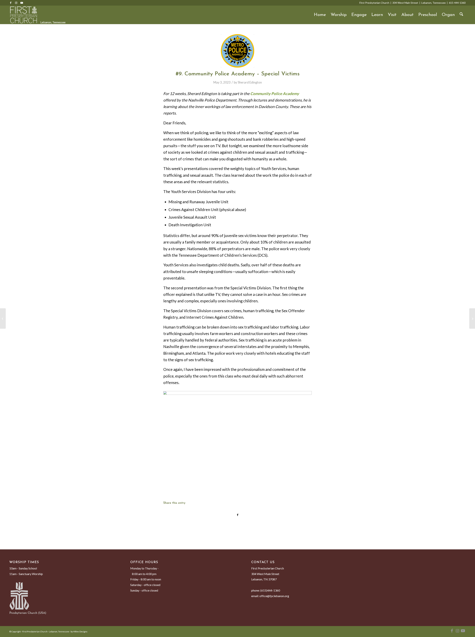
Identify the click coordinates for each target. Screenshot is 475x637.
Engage (359, 15)
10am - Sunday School (23, 568)
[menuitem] (461, 15)
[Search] (461, 15)
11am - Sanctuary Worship (26, 574)
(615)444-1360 (270, 590)
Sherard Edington (250, 82)
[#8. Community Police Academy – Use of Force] (3, 318)
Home (320, 15)
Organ (448, 15)
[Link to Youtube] (21, 3)
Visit (392, 15)
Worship (339, 15)
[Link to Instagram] (16, 3)
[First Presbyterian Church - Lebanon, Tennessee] (23, 15)
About (407, 15)
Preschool (427, 15)
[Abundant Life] (472, 318)
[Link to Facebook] (10, 3)
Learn (377, 15)
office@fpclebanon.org (274, 596)
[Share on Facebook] (237, 515)
